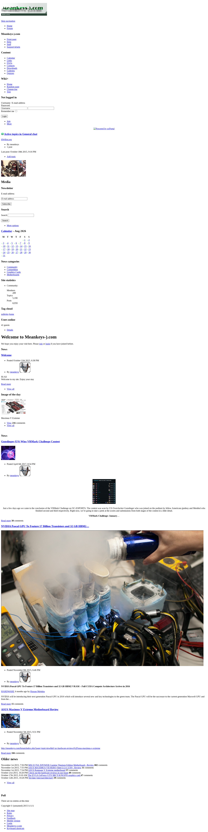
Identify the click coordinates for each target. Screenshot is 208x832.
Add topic (11, 156)
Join (8, 121)
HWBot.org (6, 139)
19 (12, 249)
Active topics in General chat (20, 134)
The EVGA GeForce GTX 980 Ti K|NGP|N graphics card (54, 775)
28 (21, 252)
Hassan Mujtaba (37, 691)
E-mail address (7, 193)
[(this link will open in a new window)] (104, 503)
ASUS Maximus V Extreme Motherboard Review (29, 709)
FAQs (9, 63)
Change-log (12, 89)
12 (12, 246)
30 (29, 252)
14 (21, 246)
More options (13, 225)
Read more (6, 384)
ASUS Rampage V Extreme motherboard (46, 770)
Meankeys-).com (14, 826)
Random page (13, 87)
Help (9, 42)
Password (5, 105)
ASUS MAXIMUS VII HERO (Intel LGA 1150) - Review (54, 767)
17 (4, 249)
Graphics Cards (14, 272)
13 (17, 246)
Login (9, 823)
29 (25, 252)
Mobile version (13, 821)
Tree (9, 92)
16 (29, 246)
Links (9, 60)
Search (4, 215)
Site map (11, 810)
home (11, 314)
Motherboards (13, 274)
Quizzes (10, 73)
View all (10, 389)
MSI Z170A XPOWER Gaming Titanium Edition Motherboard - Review (61, 765)
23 (29, 249)
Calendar (11, 58)
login (48, 344)
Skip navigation (8, 21)
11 (8, 246)
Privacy (10, 815)
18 (8, 249)
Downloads (12, 68)
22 (25, 249)
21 (21, 249)
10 (4, 246)
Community (12, 267)
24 (4, 252)
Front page (11, 39)
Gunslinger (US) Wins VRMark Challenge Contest (30, 441)
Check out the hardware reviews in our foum (48, 773)
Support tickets (13, 47)
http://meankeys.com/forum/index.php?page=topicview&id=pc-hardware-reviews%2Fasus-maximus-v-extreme (50, 748)
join (41, 344)
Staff (9, 44)
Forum (10, 28)
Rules (9, 813)
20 (17, 249)
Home (9, 26)
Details (10, 330)
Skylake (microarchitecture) (41, 778)
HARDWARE (7, 691)
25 (8, 252)
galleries (4, 314)
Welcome (6, 355)
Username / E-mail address (13, 103)
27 (17, 252)
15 (25, 246)
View (9, 423)
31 (4, 255)
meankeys (14, 372)
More (9, 124)
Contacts (11, 65)
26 (12, 252)
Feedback (11, 818)
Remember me (7, 111)
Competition (12, 269)
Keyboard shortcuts (15, 828)
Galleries (11, 71)
